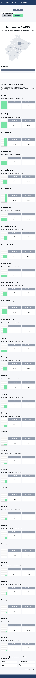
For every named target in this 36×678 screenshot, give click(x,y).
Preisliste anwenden (18, 15)
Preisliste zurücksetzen (7, 15)
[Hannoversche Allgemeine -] (18, 2)
